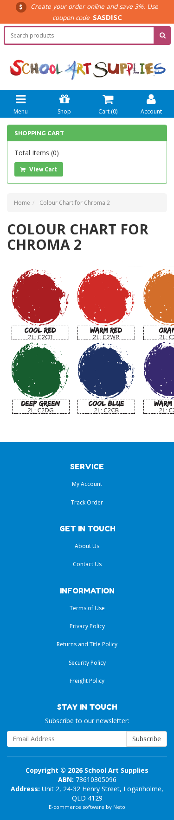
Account (151, 111)
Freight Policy (87, 681)
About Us (87, 546)
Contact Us (87, 564)
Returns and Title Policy (87, 644)
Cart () (107, 111)
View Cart (42, 169)
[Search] (163, 35)
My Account (87, 484)
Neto (119, 806)
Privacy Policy (87, 626)
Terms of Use (87, 608)
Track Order (87, 502)
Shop (64, 111)
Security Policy (87, 663)
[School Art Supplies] (87, 63)
